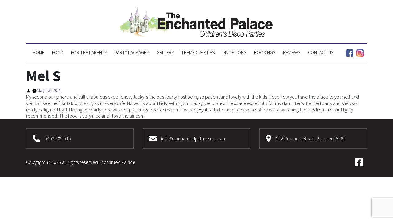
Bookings (265, 52)
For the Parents (89, 52)
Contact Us (321, 52)
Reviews (292, 52)
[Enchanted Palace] (196, 21)
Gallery (165, 52)
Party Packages (132, 52)
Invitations (234, 52)
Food (58, 52)
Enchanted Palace (117, 162)
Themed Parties (198, 52)
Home (39, 52)
